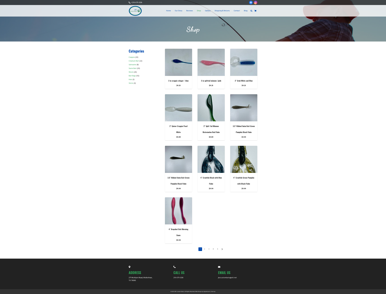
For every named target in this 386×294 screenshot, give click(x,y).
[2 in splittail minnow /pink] (211, 62)
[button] (202, 11)
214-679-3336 (178, 277)
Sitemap (213, 292)
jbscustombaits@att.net (227, 277)
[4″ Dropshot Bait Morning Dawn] (178, 211)
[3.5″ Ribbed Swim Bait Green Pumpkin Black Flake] (243, 107)
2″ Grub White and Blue (244, 80)
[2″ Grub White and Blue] (243, 62)
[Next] (222, 249)
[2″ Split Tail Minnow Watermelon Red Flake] (211, 107)
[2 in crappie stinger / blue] (178, 62)
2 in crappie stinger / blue (178, 80)
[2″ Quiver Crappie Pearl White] (178, 107)
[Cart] (255, 11)
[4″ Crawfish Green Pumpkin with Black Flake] (243, 159)
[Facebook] (251, 2)
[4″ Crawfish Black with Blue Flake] (211, 159)
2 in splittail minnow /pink (211, 80)
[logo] (135, 11)
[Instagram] (255, 2)
